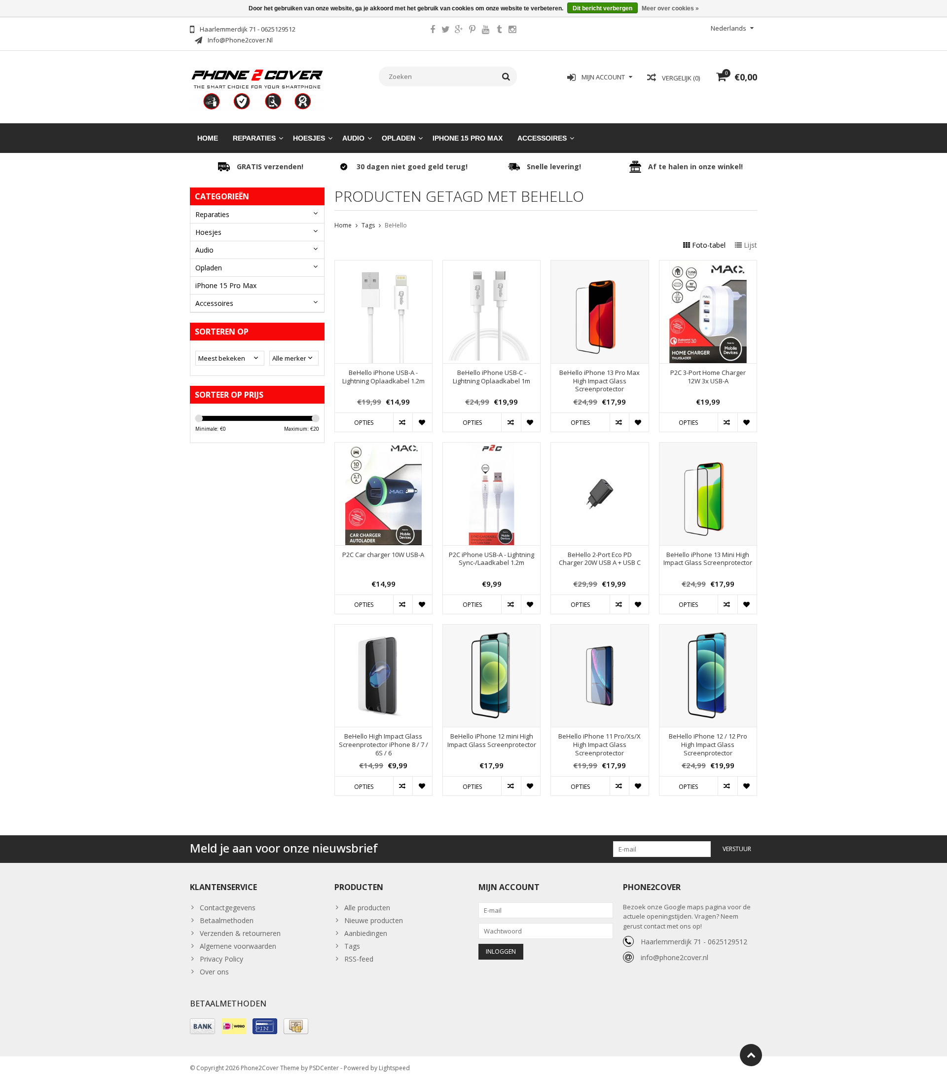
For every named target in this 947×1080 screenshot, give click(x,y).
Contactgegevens (227, 907)
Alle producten (367, 907)
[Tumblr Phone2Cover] (499, 30)
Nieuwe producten (373, 920)
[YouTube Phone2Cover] (485, 30)
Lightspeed (394, 1068)
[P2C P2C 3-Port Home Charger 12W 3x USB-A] (708, 265)
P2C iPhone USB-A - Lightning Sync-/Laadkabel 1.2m (491, 559)
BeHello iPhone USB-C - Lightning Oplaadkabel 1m (491, 377)
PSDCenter (324, 1068)
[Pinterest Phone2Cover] (472, 30)
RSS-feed (358, 959)
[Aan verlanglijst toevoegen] (422, 422)
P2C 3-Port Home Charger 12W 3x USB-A (708, 377)
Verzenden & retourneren (240, 933)
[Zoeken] (506, 76)
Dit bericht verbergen (602, 8)
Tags (368, 225)
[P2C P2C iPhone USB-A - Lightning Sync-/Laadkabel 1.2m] (491, 447)
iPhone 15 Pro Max (468, 138)
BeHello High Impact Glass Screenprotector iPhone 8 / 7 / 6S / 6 (383, 744)
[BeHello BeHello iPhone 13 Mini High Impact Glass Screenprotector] (708, 447)
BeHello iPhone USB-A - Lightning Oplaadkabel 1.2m (383, 377)
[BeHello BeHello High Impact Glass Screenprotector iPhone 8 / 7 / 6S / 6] (383, 629)
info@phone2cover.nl (674, 957)
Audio (353, 138)
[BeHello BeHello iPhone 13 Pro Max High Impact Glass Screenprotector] (599, 265)
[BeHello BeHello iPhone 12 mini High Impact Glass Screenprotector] (491, 629)
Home (207, 138)
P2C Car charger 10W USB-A (383, 555)
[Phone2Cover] (257, 88)
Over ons (214, 971)
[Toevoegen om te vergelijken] (402, 422)
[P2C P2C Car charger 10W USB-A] (383, 447)
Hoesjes (309, 138)
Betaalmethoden (227, 920)
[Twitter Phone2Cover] (445, 30)
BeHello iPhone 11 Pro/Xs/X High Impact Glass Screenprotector (599, 744)
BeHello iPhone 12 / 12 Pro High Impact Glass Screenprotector (708, 744)
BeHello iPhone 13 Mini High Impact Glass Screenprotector (707, 559)
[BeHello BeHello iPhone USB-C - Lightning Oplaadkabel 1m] (491, 265)
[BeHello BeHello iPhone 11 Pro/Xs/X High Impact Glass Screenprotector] (599, 629)
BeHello (396, 225)
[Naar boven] (751, 1055)
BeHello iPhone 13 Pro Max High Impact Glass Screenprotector (599, 381)
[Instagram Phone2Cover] (512, 30)
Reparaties (254, 138)
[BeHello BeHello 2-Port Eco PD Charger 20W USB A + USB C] (599, 447)
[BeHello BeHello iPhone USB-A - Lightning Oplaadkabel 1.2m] (383, 265)
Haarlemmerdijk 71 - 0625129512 (694, 941)
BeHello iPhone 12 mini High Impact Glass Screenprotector (491, 740)
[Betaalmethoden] (202, 1026)
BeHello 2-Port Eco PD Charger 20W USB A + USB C (600, 559)
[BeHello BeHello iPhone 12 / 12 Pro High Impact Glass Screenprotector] (708, 629)
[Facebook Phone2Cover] (432, 30)
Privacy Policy (221, 959)
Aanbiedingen (365, 933)
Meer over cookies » (670, 8)
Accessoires (542, 138)
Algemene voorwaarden (238, 946)
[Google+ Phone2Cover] (459, 30)
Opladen (398, 138)
